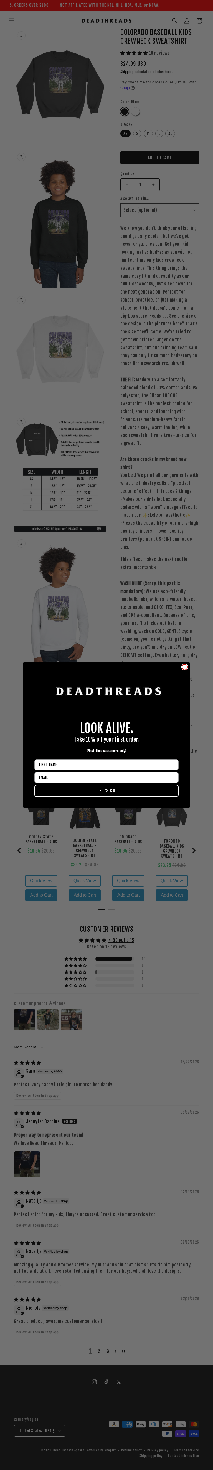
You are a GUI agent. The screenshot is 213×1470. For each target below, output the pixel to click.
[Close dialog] (184, 667)
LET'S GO (106, 790)
